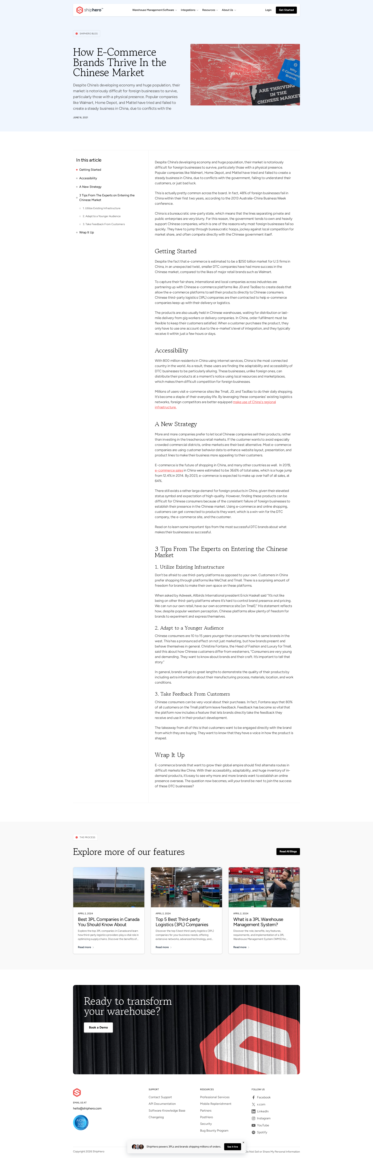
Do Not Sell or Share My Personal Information (272, 1151)
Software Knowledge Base (167, 1110)
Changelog (156, 1117)
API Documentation (162, 1104)
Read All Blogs (288, 851)
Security (206, 1124)
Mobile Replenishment (215, 1104)
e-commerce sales (169, 470)
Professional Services (214, 1097)
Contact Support (160, 1097)
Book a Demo (98, 1027)
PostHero (206, 1117)
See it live (232, 1146)
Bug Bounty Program (214, 1130)
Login (268, 10)
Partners (205, 1110)
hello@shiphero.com (87, 1108)
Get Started (286, 10)
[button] (154, 10)
